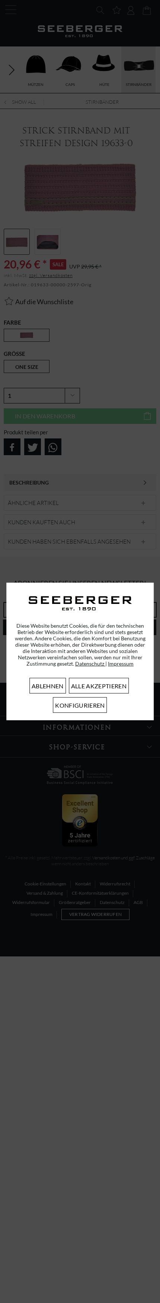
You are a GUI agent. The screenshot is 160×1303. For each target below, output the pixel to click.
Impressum (121, 663)
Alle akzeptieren (99, 685)
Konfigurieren (80, 705)
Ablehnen (48, 685)
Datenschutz (90, 663)
